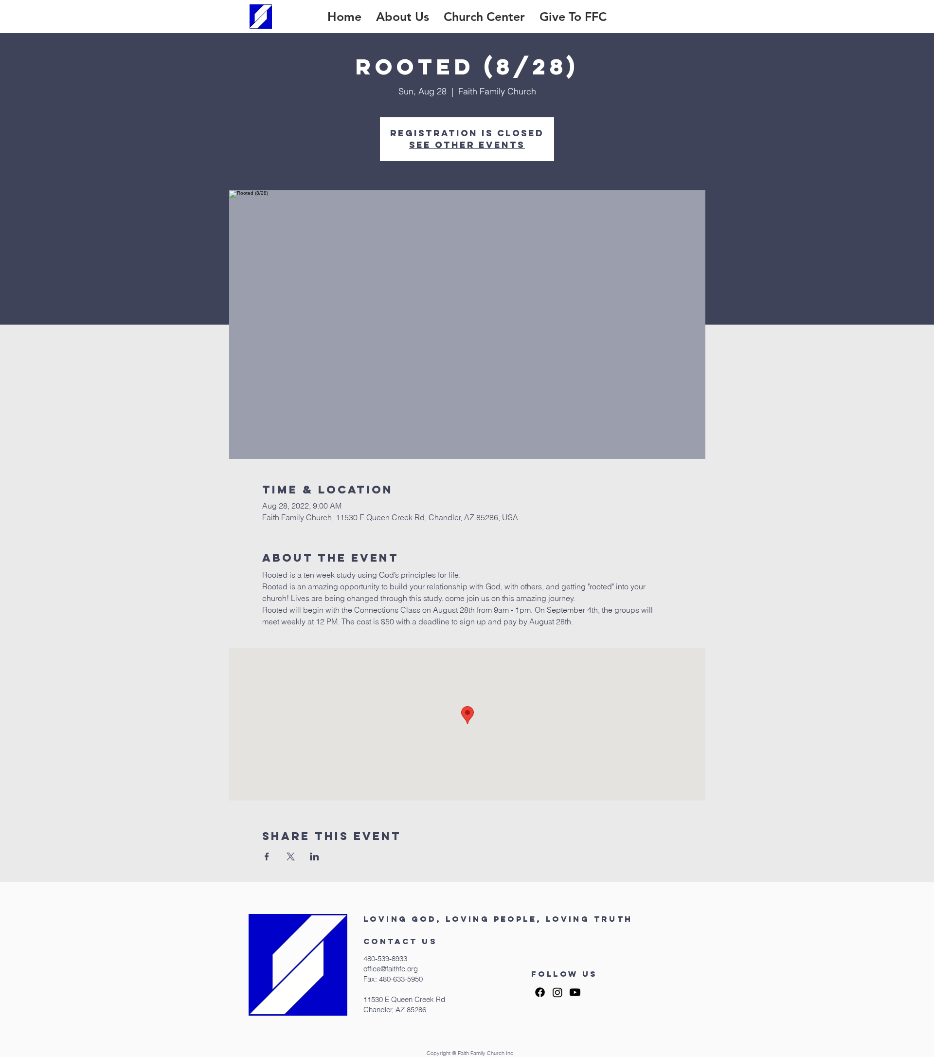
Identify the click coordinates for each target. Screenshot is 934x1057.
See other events (467, 144)
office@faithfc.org (390, 968)
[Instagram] (557, 992)
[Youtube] (575, 992)
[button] (402, 16)
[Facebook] (540, 992)
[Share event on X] (290, 856)
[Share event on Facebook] (266, 856)
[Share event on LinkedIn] (314, 856)
